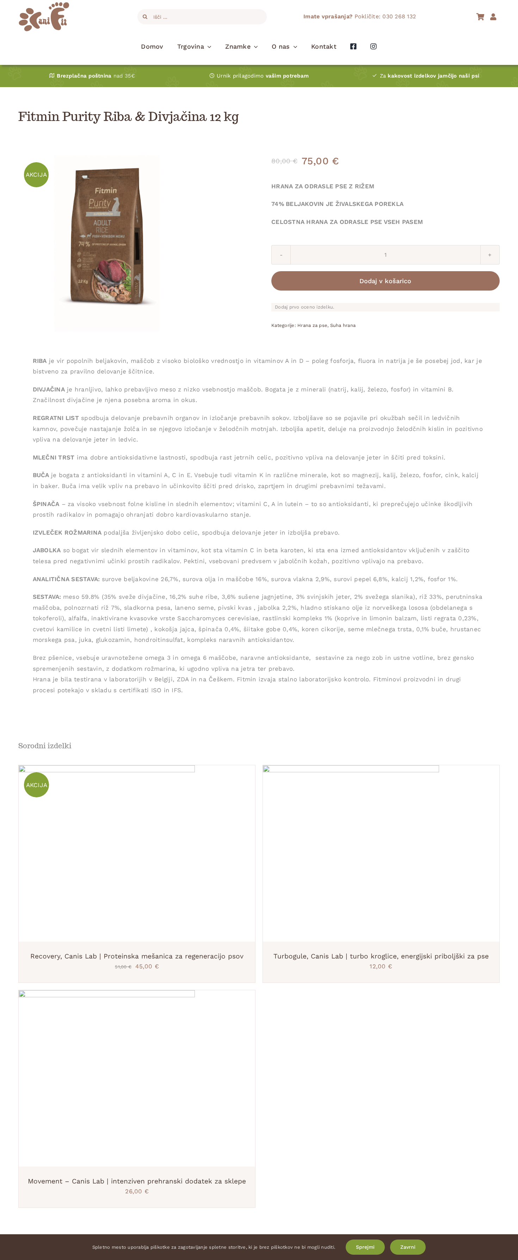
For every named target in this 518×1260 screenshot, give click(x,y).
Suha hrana (343, 325)
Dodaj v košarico (385, 281)
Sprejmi (365, 1247)
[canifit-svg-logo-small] (44, 4)
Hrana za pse (312, 325)
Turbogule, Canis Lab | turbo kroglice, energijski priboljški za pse (381, 956)
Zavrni (407, 1247)
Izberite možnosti (87, 1079)
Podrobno (137, 855)
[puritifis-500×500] (107, 243)
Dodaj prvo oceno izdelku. (304, 307)
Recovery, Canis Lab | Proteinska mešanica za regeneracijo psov (136, 956)
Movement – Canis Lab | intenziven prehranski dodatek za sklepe (137, 1181)
